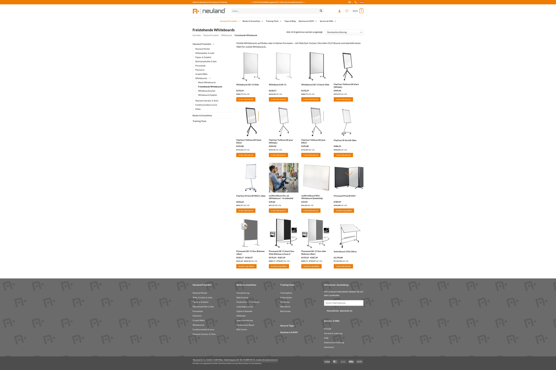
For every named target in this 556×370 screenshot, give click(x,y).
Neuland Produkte (211, 35)
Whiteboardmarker (206, 91)
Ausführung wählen (344, 210)
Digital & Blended (244, 311)
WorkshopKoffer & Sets (206, 61)
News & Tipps (287, 325)
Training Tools (272, 21)
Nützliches (285, 302)
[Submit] (321, 11)
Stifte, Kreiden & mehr (203, 297)
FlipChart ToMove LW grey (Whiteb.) (281, 141)
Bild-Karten (241, 329)
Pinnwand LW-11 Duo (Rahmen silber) (250, 252)
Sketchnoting (242, 297)
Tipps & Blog (290, 21)
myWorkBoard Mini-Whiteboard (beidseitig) (312, 197)
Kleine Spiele (286, 297)
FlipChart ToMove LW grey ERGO (313, 141)
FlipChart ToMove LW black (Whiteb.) (346, 85)
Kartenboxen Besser (245, 325)
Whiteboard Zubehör (207, 95)
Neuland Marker (202, 48)
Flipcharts (199, 69)
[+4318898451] (356, 2)
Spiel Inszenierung (244, 320)
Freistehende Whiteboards (210, 86)
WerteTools (285, 306)
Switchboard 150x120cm (345, 251)
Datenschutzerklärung (334, 342)
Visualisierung (242, 293)
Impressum (329, 347)
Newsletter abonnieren (339, 310)
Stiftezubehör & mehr (205, 53)
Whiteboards (226, 35)
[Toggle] (213, 44)
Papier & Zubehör (203, 57)
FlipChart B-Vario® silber (345, 140)
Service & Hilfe (326, 21)
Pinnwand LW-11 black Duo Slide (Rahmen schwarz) (281, 252)
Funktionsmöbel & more (206, 105)
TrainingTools (286, 293)
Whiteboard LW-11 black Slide (315, 84)
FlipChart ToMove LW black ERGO (248, 141)
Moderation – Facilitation (247, 302)
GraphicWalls (201, 74)
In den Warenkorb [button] (245, 99)
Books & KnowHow (251, 21)
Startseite (197, 35)
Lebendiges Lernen (244, 306)
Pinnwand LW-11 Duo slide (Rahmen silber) (313, 252)
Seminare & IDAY (306, 21)
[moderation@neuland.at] (349, 2)
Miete (198, 109)
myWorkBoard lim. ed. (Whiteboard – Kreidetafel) (281, 197)
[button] (358, 11)
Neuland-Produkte (228, 21)
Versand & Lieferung (333, 333)
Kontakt (327, 328)
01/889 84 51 (249, 360)
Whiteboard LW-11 (277, 84)
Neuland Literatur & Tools (206, 100)
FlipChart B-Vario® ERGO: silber (251, 196)
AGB (326, 338)
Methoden (241, 315)
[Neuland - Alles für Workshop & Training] (209, 10)
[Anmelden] (339, 11)
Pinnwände (200, 65)
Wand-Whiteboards (207, 82)
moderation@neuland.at (267, 360)
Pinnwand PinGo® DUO (344, 196)
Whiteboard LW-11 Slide (247, 84)
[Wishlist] (346, 11)
